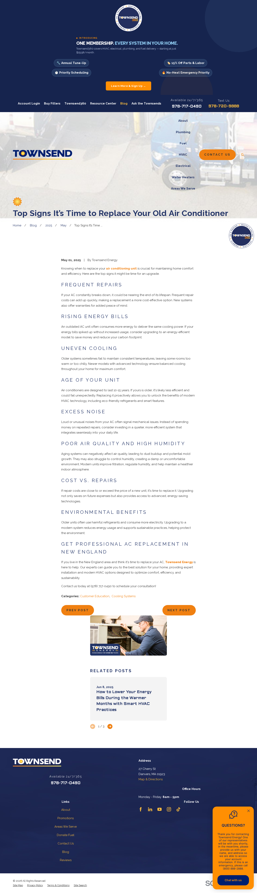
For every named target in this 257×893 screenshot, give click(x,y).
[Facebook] (141, 809)
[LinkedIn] (150, 809)
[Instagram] (169, 809)
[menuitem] (18, 885)
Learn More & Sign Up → (128, 85)
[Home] (42, 155)
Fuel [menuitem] (183, 143)
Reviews (65, 860)
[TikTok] (178, 809)
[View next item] (109, 726)
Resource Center (103, 103)
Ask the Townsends (146, 103)
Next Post (179, 610)
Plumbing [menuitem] (183, 132)
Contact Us (217, 154)
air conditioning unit (121, 268)
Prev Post (77, 610)
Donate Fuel (65, 835)
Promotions (65, 818)
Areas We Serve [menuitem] (183, 188)
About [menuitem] (183, 121)
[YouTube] (159, 809)
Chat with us (233, 880)
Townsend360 (75, 103)
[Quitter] (248, 811)
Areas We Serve (65, 826)
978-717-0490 (187, 106)
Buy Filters (52, 103)
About (65, 810)
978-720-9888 (223, 106)
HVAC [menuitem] (183, 154)
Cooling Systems (124, 596)
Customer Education (94, 596)
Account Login (29, 103)
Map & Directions (151, 779)
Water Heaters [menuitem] (183, 177)
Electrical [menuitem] (183, 166)
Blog (123, 103)
